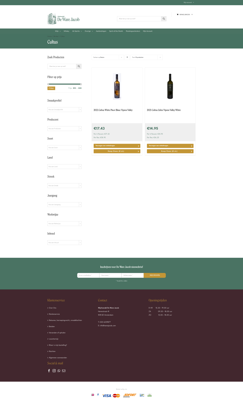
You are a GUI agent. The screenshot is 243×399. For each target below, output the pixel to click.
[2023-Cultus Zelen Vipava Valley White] (170, 87)
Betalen (52, 326)
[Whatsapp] (59, 370)
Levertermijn (53, 339)
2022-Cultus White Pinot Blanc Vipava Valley (113, 110)
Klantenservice (54, 314)
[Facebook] (49, 370)
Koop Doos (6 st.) (116, 151)
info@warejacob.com (108, 326)
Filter (51, 88)
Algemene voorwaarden (58, 358)
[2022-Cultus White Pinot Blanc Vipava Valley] (117, 87)
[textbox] (64, 109)
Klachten (52, 351)
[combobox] (64, 109)
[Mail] (63, 370)
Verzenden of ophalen (57, 333)
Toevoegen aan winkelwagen (105, 145)
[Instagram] (54, 370)
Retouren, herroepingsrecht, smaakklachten (65, 320)
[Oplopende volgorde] (127, 57)
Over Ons (52, 308)
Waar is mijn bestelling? (58, 345)
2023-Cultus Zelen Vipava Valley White (164, 110)
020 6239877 (105, 322)
